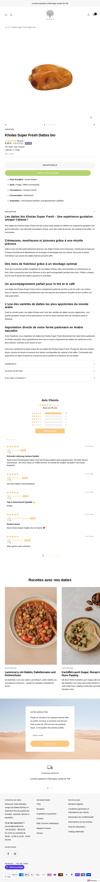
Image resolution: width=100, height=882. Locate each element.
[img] (13, 447)
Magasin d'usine (44, 828)
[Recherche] (11, 15)
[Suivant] (94, 125)
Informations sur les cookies (80, 822)
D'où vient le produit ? (15, 378)
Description (10, 212)
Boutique (40, 809)
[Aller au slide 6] (55, 124)
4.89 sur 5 (56, 405)
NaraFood (9, 129)
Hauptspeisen (11, 668)
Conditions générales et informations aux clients (78, 810)
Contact (40, 818)
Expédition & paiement (46, 814)
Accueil (7, 27)
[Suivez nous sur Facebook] (8, 854)
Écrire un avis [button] (50, 431)
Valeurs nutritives (14, 371)
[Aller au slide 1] (44, 124)
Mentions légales (75, 804)
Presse (40, 833)
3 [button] (50, 555)
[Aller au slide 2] (46, 124)
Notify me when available (48, 173)
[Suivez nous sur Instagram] (15, 854)
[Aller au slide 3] (52, 788)
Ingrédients (10, 364)
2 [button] (46, 555)
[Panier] (94, 15)
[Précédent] (6, 125)
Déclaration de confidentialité (81, 817)
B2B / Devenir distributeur (48, 823)
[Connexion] (88, 15)
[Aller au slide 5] (53, 124)
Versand (21, 147)
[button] (11, 141)
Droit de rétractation (76, 827)
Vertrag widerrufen (76, 832)
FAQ (38, 804)
